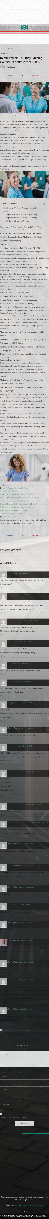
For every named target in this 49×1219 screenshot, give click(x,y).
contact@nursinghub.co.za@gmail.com (29, 1205)
